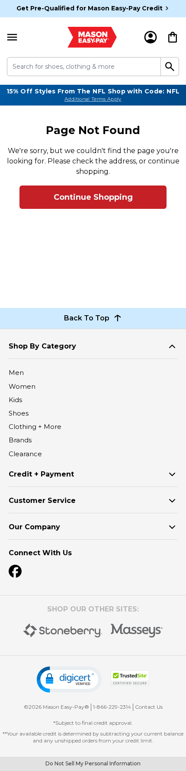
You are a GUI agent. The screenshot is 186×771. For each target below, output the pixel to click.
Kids (15, 400)
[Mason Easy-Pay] (92, 37)
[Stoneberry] (62, 630)
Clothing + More (35, 426)
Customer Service (42, 500)
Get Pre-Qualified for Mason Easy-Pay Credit (89, 8)
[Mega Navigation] (12, 37)
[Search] (170, 66)
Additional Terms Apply (93, 99)
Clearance (25, 454)
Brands (20, 440)
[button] (69, 679)
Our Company (34, 527)
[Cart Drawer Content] (172, 37)
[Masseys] (137, 631)
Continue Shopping (93, 197)
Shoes (19, 413)
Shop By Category (42, 346)
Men (16, 372)
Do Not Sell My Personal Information (93, 763)
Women (22, 386)
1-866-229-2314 (112, 707)
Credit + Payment (41, 474)
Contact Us (149, 707)
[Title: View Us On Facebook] (15, 571)
